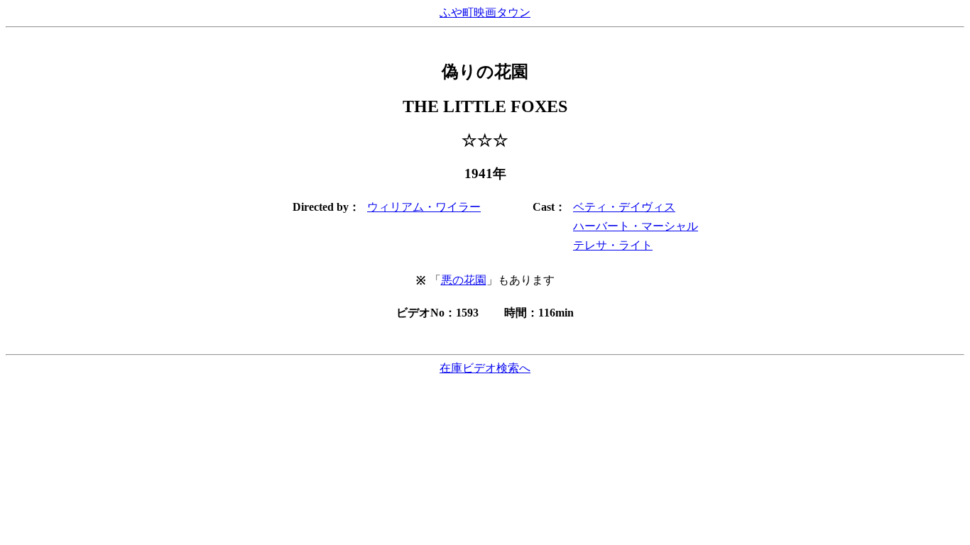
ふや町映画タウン (485, 12)
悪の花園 (463, 280)
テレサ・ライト (613, 245)
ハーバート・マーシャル (635, 226)
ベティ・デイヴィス (624, 207)
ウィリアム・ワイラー (424, 207)
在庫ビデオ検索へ (485, 368)
